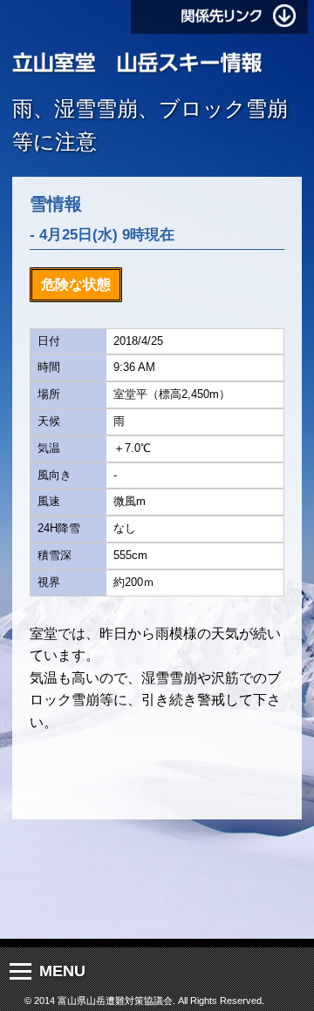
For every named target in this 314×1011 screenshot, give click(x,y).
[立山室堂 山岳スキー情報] (137, 63)
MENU (62, 971)
